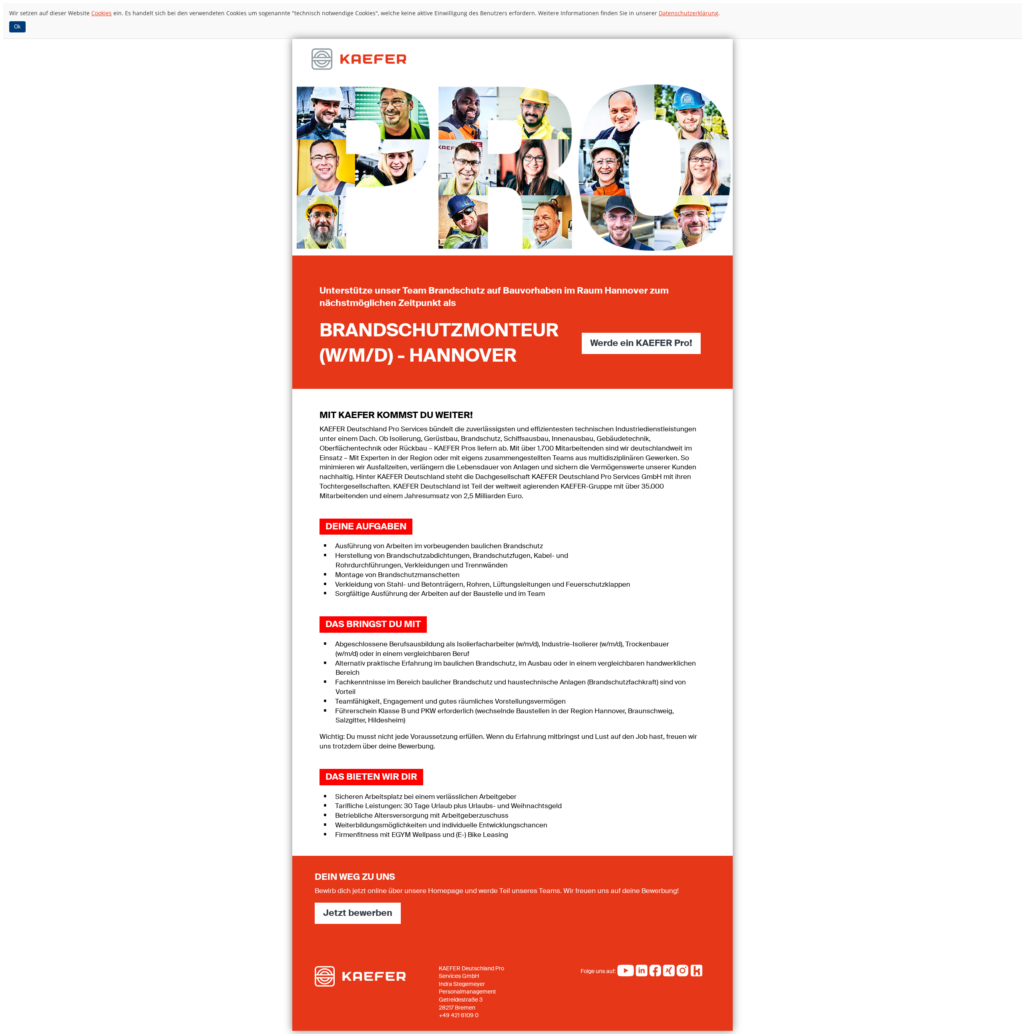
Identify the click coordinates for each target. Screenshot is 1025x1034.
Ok (17, 27)
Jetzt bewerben (357, 913)
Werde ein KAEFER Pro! (641, 343)
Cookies (101, 13)
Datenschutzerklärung (688, 13)
